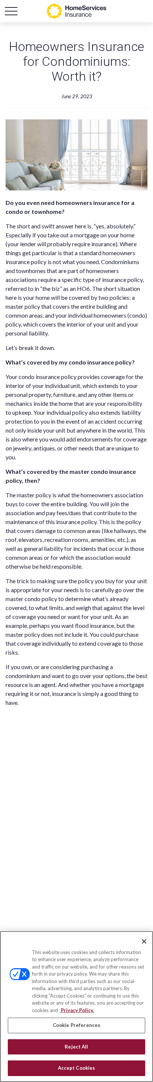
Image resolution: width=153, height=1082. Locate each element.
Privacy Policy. (77, 1010)
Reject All (76, 1047)
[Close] (144, 941)
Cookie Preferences (76, 1025)
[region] (76, 1006)
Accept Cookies (76, 1068)
